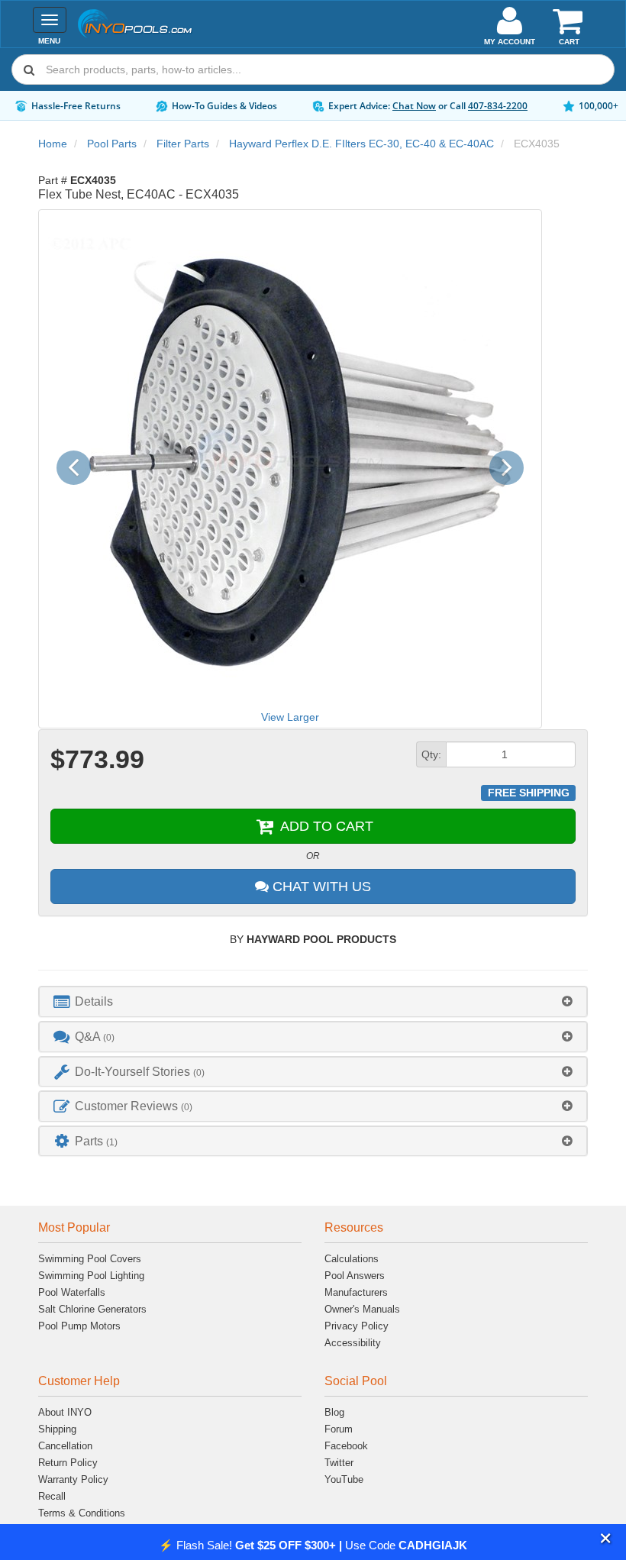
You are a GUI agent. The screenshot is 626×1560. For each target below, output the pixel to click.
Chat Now (414, 105)
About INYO (65, 1412)
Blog (334, 1412)
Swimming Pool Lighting (91, 1275)
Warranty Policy (73, 1479)
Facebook (346, 1446)
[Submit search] (29, 69)
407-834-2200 (498, 105)
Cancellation (65, 1446)
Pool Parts (112, 143)
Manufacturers (356, 1292)
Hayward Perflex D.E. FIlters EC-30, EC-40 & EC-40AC (361, 143)
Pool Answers (354, 1275)
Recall (52, 1496)
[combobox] (313, 69)
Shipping (57, 1429)
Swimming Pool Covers (89, 1258)
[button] (606, 1539)
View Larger (290, 717)
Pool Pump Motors (79, 1326)
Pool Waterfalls (71, 1292)
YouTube (343, 1479)
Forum (338, 1429)
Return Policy (68, 1462)
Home (52, 143)
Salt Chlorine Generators (92, 1309)
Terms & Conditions (81, 1513)
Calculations (351, 1258)
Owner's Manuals (362, 1309)
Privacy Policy (356, 1326)
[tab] (313, 1001)
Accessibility (352, 1342)
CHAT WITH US (320, 886)
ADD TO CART (324, 826)
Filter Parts (182, 143)
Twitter (338, 1462)
